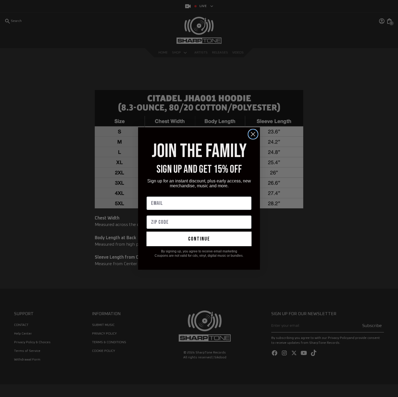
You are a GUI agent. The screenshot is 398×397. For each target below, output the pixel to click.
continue (199, 239)
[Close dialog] (253, 134)
